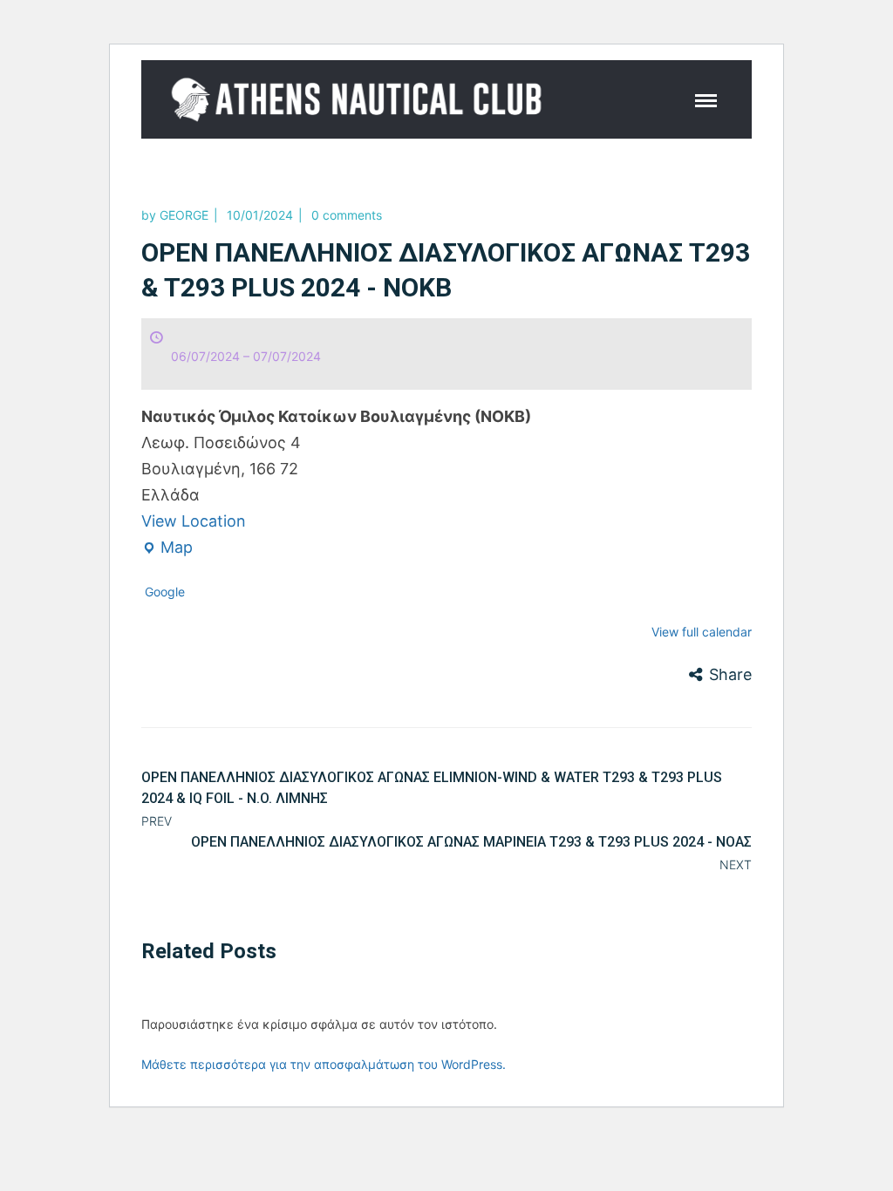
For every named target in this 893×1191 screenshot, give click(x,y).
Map (167, 549)
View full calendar (701, 631)
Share (730, 674)
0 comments (346, 215)
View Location (193, 521)
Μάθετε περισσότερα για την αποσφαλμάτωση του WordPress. (323, 1064)
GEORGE (184, 215)
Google (165, 591)
